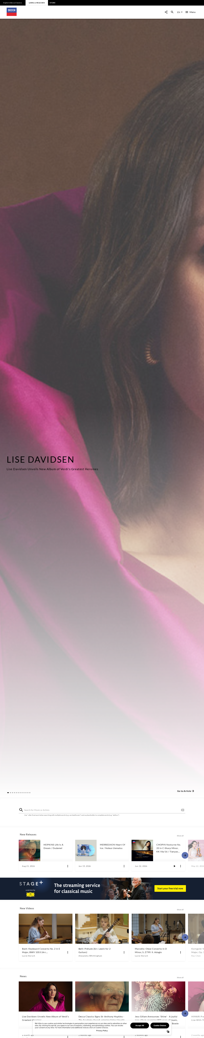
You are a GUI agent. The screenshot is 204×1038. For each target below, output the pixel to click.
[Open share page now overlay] (166, 12)
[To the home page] (54, 15)
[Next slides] (185, 855)
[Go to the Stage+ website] (102, 889)
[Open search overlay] (172, 12)
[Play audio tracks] (174, 866)
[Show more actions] (67, 866)
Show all (180, 836)
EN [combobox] (178, 12)
